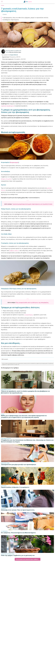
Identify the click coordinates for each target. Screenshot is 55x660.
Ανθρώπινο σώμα (5, 463)
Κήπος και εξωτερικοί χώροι (7, 553)
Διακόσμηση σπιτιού (6, 389)
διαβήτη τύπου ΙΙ (14, 250)
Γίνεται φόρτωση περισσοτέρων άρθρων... (27, 559)
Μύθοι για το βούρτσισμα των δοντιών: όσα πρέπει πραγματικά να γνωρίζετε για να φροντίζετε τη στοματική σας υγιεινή (24, 416)
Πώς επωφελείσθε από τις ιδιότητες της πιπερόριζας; (32, 302)
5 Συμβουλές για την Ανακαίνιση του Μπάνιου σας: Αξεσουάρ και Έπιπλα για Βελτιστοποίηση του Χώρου (27, 441)
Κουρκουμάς (14, 162)
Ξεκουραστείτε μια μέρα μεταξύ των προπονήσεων (18, 464)
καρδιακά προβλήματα (7, 106)
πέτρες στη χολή (6, 179)
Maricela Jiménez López (15, 52)
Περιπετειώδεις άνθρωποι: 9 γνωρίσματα (15, 487)
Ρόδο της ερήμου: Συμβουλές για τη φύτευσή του (18, 555)
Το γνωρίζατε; (4, 531)
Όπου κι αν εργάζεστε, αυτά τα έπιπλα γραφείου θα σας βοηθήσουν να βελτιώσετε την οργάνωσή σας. (25, 392)
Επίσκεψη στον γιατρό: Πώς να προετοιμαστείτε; (18, 510)
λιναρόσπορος (28, 314)
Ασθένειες (3, 508)
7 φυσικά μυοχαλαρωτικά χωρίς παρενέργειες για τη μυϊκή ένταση (32, 204)
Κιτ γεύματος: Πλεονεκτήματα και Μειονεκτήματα (18, 532)
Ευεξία (2, 5)
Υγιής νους (3, 485)
